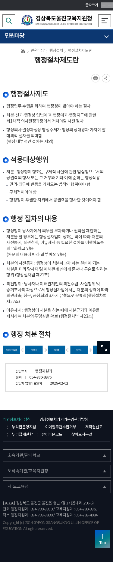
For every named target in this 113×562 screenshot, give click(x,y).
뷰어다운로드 (52, 435)
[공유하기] (106, 78)
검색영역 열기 (8, 20)
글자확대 (110, 5)
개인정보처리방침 (16, 420)
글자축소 (104, 5)
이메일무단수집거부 (60, 427)
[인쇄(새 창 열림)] (95, 78)
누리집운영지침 (24, 427)
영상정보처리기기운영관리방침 (63, 420)
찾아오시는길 (81, 435)
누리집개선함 (22, 435)
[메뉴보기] (104, 20)
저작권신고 (93, 427)
